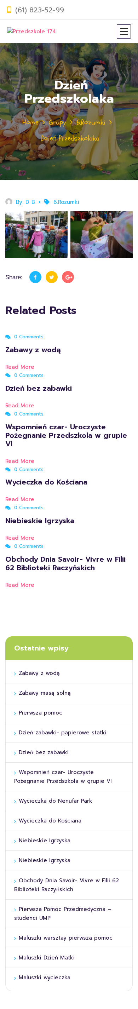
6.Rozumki (90, 122)
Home (30, 122)
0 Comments (28, 336)
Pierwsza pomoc (41, 713)
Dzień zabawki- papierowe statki (64, 732)
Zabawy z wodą (33, 349)
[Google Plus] (68, 277)
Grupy (57, 122)
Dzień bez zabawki (38, 388)
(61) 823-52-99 (39, 10)
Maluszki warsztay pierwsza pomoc (66, 938)
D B (30, 202)
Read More (20, 367)
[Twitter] (52, 277)
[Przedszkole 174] (31, 31)
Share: (14, 277)
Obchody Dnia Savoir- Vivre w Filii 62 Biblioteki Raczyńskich (65, 563)
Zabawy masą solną (45, 693)
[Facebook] (35, 277)
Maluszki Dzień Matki (47, 958)
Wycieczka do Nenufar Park (55, 801)
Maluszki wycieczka (44, 977)
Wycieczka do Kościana (47, 482)
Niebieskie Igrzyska (41, 520)
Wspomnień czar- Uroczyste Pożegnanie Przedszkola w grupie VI (66, 435)
